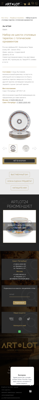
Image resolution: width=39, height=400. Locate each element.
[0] (25, 4)
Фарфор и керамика (17, 18)
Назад (4, 29)
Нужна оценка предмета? (19, 181)
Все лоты (5, 18)
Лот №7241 (6, 26)
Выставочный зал (19, 174)
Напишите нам (19, 188)
